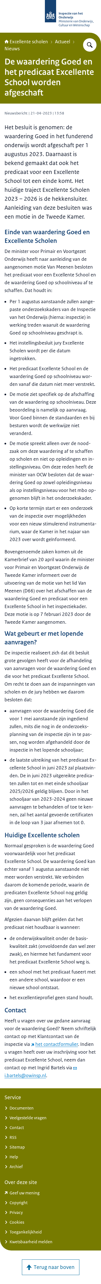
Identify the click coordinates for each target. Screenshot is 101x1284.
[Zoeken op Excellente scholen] (90, 45)
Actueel (62, 42)
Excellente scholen (29, 42)
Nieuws (12, 49)
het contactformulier (56, 1044)
